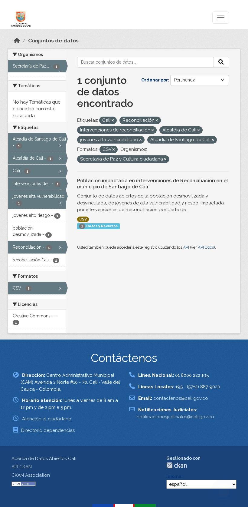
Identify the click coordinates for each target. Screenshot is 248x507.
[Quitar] (113, 121)
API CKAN (21, 466)
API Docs (206, 247)
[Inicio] (17, 41)
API (186, 247)
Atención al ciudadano (46, 419)
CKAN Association (30, 475)
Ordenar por (154, 80)
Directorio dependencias (48, 430)
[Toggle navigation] (220, 18)
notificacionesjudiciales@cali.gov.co (175, 416)
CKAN (176, 465)
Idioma (173, 476)
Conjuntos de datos (53, 41)
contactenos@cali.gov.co (180, 398)
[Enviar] (221, 62)
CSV (83, 219)
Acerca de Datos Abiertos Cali (43, 458)
